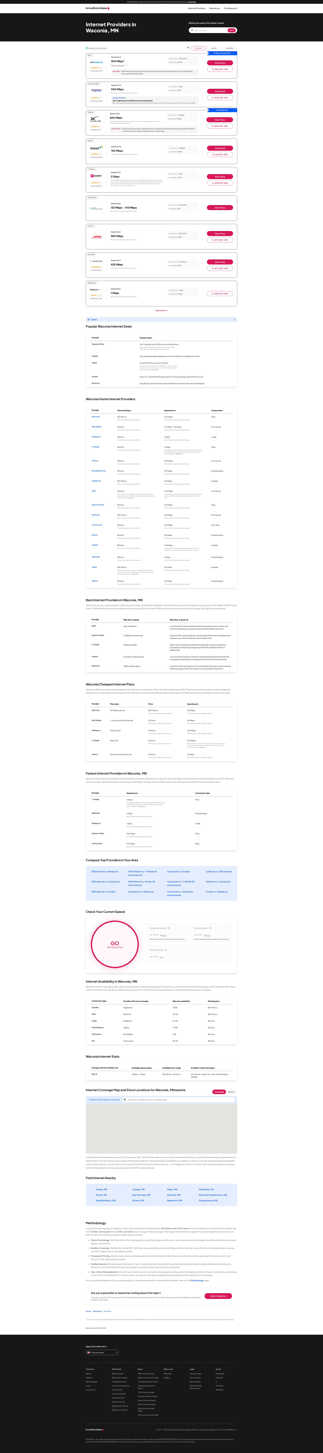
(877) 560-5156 (221, 240)
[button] (196, 8)
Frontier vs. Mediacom (217, 891)
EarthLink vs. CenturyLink (218, 881)
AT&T (94, 491)
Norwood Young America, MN (213, 1195)
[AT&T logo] (96, 62)
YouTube (219, 1386)
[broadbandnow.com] (98, 8)
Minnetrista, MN (206, 1189)
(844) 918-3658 (221, 183)
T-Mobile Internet (119, 1381)
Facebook (220, 1373)
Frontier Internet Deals (147, 1396)
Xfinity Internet (118, 1402)
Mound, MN (101, 1195)
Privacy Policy (195, 1373)
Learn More (192, 2)
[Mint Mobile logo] (96, 209)
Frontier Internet (119, 1394)
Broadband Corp (99, 471)
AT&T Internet (117, 1373)
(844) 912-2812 (221, 154)
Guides (167, 1377)
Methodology (197, 1280)
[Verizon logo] (96, 237)
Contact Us (90, 1390)
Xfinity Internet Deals (147, 1404)
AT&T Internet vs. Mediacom (104, 871)
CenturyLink (97, 525)
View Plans (220, 63)
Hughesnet (96, 481)
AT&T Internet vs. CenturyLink (105, 881)
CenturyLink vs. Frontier (178, 871)
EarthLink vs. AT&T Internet (219, 871)
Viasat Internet (118, 1398)
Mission (89, 1377)
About (88, 1373)
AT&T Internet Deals (146, 1373)
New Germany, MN (141, 1195)
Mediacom (96, 437)
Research (168, 1373)
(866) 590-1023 (221, 69)
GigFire (95, 581)
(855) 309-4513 (221, 97)
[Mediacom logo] (96, 290)
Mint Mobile (96, 426)
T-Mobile (95, 447)
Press (88, 1386)
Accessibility (195, 1381)
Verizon (95, 460)
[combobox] (181, 1099)
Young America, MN (208, 1200)
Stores (231, 1091)
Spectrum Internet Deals (148, 1377)
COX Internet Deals (146, 1392)
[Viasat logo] (96, 147)
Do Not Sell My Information (196, 1387)
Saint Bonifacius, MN (105, 1200)
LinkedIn (219, 1377)
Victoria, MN (138, 1200)
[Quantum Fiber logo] (96, 91)
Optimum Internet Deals (148, 1415)
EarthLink (96, 515)
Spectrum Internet (120, 1377)
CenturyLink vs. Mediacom (141, 891)
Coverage (219, 1091)
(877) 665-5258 (221, 268)
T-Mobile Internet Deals (148, 1381)
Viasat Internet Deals (146, 1400)
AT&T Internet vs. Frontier (103, 891)
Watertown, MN (174, 1200)
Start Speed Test (115, 944)
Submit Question (218, 1296)
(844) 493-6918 (221, 126)
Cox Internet (117, 1390)
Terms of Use (195, 1377)
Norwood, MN (174, 1195)
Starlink (95, 545)
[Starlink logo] (96, 119)
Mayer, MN (172, 1189)
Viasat (94, 567)
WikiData (219, 1390)
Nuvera (95, 535)
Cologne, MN (138, 1189)
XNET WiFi (96, 557)
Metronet (96, 416)
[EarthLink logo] (96, 261)
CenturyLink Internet (121, 1386)
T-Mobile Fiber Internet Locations (104, 1100)
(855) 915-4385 (221, 293)
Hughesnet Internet (120, 1406)
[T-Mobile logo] (96, 176)
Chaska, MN (101, 1189)
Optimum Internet (119, 1410)
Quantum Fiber (98, 505)
